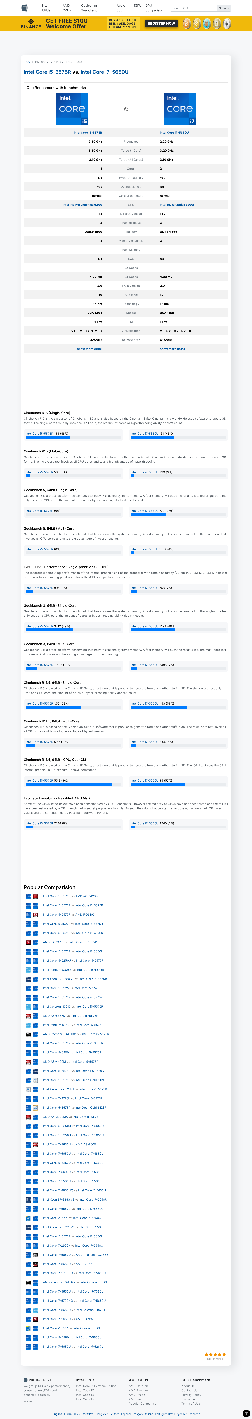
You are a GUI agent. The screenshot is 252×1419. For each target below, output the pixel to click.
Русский (181, 1414)
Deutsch (114, 1414)
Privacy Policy (191, 1395)
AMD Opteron (138, 1386)
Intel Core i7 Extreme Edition (96, 1386)
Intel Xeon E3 (85, 1390)
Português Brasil (165, 1414)
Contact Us (189, 1390)
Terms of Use (190, 1403)
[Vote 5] (224, 1354)
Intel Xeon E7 (85, 1399)
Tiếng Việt (101, 1414)
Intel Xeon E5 (85, 1395)
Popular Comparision (143, 1403)
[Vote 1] (206, 1354)
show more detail (89, 349)
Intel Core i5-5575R (47, 72)
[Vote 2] (211, 1354)
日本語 (68, 1414)
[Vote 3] (215, 1354)
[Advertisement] (126, 43)
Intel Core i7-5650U (105, 72)
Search (224, 8)
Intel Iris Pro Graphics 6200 (82, 204)
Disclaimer (188, 1399)
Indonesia (194, 1414)
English (57, 1414)
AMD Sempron (139, 1399)
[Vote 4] (220, 1354)
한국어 (77, 1414)
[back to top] (246, 1413)
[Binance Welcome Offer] (31, 23)
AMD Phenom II (139, 1390)
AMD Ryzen (137, 1395)
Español (126, 1414)
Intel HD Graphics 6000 (177, 204)
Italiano (148, 1414)
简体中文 (88, 1414)
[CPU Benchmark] (24, 8)
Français (137, 1414)
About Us (187, 1386)
